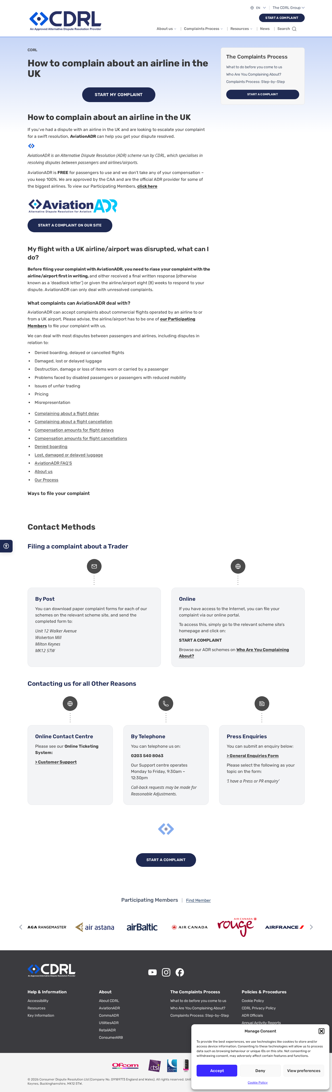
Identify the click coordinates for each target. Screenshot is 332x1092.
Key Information (41, 1015)
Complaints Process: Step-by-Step (255, 82)
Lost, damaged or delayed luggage (69, 454)
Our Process (46, 479)
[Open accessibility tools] (6, 546)
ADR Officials (252, 1015)
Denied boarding (51, 446)
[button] (321, 1031)
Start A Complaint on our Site (70, 225)
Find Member (198, 900)
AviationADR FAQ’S (53, 463)
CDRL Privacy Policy (259, 1008)
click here (147, 186)
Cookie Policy (258, 1082)
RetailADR (107, 1030)
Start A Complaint (281, 18)
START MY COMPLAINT (119, 94)
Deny (260, 1070)
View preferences (303, 1070)
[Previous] (21, 927)
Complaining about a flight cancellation (73, 421)
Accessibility (38, 1001)
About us (165, 29)
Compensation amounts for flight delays (74, 430)
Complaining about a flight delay (67, 413)
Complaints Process (201, 29)
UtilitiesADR (109, 1023)
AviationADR (109, 1008)
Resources (239, 29)
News (265, 29)
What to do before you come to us (254, 67)
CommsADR (109, 1015)
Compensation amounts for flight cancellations (81, 438)
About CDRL (109, 1001)
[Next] (311, 927)
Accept (217, 1070)
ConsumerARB (111, 1037)
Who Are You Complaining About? (253, 74)
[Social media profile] (152, 972)
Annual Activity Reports (261, 1023)
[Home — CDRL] (65, 21)
